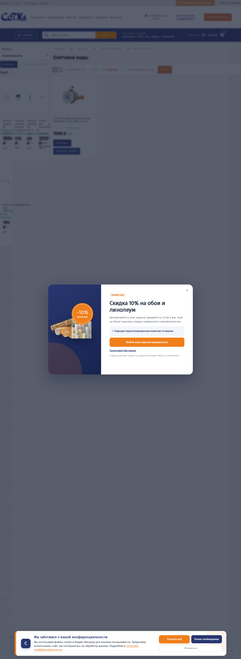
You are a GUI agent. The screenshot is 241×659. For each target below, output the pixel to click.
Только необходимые (206, 639)
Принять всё (174, 639)
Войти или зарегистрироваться (147, 342)
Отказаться (190, 648)
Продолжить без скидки (123, 350)
